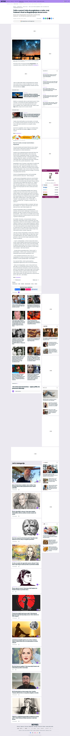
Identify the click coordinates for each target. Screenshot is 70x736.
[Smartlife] (42, 728)
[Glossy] (35, 728)
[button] (38, 18)
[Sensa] (3, 1)
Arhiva (50, 730)
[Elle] (29, 728)
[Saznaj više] (57, 326)
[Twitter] (33, 733)
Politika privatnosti (42, 730)
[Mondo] (22, 728)
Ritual (32, 283)
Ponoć (36, 283)
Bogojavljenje (27, 283)
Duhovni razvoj (25, 6)
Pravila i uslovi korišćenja (26, 730)
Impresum (20, 730)
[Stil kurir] (31, 728)
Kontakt (31, 730)
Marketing (47, 730)
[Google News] (40, 733)
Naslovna (14, 6)
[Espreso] (26, 728)
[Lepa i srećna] (38, 728)
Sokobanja (18, 277)
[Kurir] (18, 728)
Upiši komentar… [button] (18, 391)
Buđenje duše (19, 6)
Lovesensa (18, 133)
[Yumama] (47, 728)
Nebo (19, 283)
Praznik (22, 283)
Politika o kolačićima (36, 730)
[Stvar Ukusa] (51, 728)
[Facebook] (30, 733)
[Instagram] (35, 733)
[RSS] (37, 733)
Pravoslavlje (15, 283)
